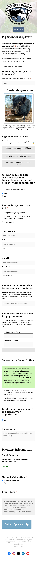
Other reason (9, 222)
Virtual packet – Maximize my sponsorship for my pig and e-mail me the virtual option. (18, 393)
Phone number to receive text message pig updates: (17, 286)
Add (17, 350)
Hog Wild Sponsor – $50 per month (18, 156)
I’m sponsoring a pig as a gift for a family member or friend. (17, 217)
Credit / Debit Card (12, 480)
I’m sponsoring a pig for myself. (16, 213)
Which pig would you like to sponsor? (17, 73)
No (5, 196)
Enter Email (6, 267)
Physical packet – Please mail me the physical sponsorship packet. (18, 399)
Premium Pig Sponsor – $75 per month (18, 163)
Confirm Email (7, 275)
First (3, 240)
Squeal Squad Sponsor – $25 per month (18, 149)
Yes (5, 194)
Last (3, 248)
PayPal (6, 483)
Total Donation (11, 455)
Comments (8, 429)
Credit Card (9, 492)
